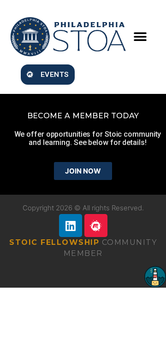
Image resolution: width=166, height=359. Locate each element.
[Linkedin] (70, 225)
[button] (140, 36)
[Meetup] (95, 225)
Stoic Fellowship (54, 242)
